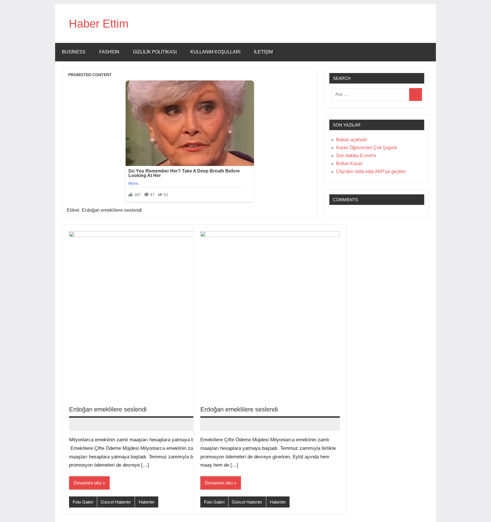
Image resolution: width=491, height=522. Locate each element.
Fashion (109, 51)
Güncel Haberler (116, 502)
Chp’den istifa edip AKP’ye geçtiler (371, 171)
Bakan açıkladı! (351, 139)
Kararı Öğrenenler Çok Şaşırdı (366, 147)
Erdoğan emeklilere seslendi (108, 409)
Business (74, 51)
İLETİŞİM (263, 51)
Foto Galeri (83, 502)
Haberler (147, 502)
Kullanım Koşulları (215, 51)
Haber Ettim (98, 23)
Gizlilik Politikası (155, 51)
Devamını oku (87, 483)
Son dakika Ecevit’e (356, 155)
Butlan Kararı (349, 163)
